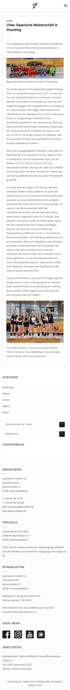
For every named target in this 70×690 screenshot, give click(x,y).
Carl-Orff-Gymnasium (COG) (17, 665)
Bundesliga (8, 387)
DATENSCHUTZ (14, 682)
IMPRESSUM (29, 682)
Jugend (9, 21)
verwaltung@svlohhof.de (21, 507)
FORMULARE (43, 682)
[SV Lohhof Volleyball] (35, 5)
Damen (6, 393)
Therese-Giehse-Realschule (17, 669)
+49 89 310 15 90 (13, 498)
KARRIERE (56, 682)
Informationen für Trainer (34, 424)
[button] (66, 6)
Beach (5, 412)
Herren (6, 400)
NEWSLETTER (35, 685)
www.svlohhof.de (17, 511)
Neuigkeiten (34, 433)
